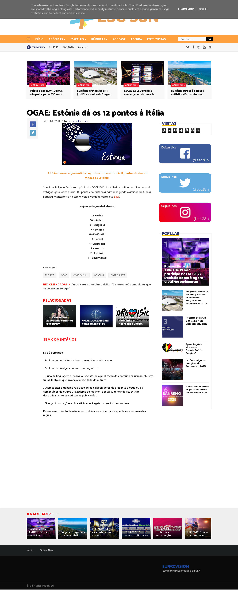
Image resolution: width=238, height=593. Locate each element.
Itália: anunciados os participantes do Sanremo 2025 (197, 389)
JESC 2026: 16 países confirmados (136, 534)
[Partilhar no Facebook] (33, 124)
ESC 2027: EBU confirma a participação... (164, 532)
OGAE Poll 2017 (117, 275)
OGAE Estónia (80, 275)
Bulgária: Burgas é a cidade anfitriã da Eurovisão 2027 (187, 92)
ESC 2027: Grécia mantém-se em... (197, 534)
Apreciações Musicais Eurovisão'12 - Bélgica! (194, 349)
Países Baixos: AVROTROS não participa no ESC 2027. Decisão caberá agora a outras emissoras (46, 92)
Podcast (119, 39)
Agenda (136, 39)
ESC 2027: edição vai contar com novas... (102, 532)
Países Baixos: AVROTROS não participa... (39, 532)
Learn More (186, 9)
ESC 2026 (68, 47)
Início (30, 550)
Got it (203, 9)
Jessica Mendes (78, 121)
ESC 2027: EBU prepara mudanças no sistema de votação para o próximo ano (141, 92)
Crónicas (56, 39)
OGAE (64, 275)
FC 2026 (54, 47)
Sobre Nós (46, 550)
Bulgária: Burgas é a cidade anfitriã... (72, 534)
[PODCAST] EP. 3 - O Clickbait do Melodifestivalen (197, 320)
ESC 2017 (49, 275)
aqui (116, 196)
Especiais (77, 39)
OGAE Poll (99, 275)
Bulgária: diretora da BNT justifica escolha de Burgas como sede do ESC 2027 (93, 92)
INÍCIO (39, 39)
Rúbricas (98, 39)
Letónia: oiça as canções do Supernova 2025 (196, 363)
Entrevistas (156, 39)
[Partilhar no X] (33, 133)
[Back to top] (229, 584)
